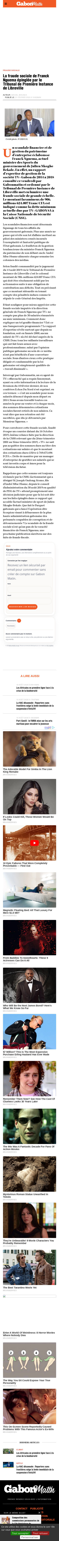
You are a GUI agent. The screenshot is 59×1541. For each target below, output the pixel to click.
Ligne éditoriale (43, 1519)
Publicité (36, 1508)
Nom (9, 584)
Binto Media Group (14, 645)
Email (9, 595)
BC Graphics (50, 645)
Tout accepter (20, 1533)
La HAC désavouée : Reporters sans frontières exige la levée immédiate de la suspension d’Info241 (35, 706)
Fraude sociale (11, 70)
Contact (21, 1508)
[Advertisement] (29, 38)
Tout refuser (40, 1533)
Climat (19, 1449)
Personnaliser (30, 1537)
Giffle (19, 1463)
